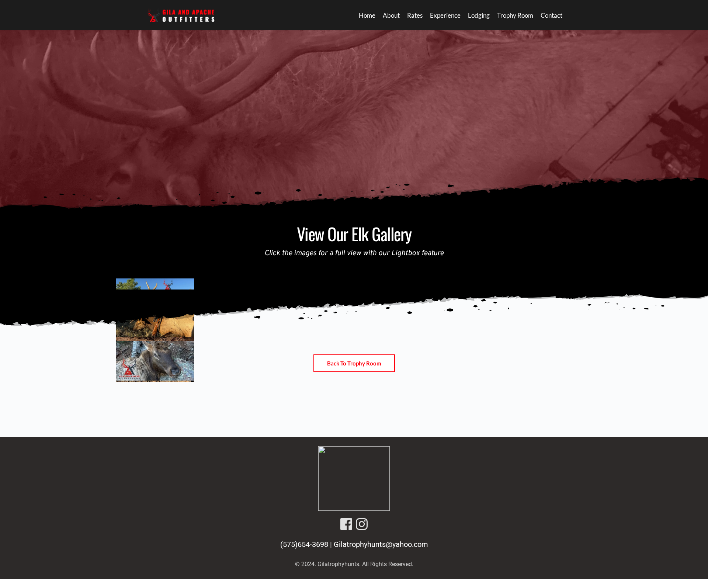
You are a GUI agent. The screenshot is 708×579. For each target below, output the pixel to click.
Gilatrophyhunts (360, 544)
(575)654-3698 (304, 544)
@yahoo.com (407, 544)
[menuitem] (367, 15)
